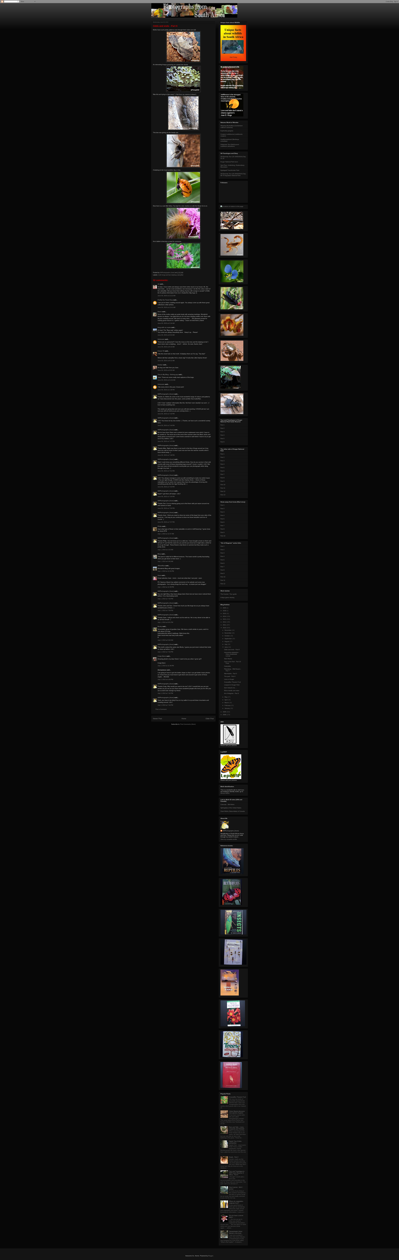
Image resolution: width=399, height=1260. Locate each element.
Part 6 (222, 442)
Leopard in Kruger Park (232, 685)
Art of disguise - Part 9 (231, 693)
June (226, 647)
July (226, 644)
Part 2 (222, 428)
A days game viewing (227, 597)
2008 (225, 714)
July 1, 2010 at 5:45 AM (165, 561)
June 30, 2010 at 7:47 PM (166, 441)
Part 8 (222, 478)
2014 (225, 616)
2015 (225, 613)
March (227, 702)
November (228, 633)
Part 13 (222, 495)
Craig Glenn (162, 656)
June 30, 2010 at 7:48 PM (166, 455)
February (228, 705)
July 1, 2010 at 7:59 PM (165, 610)
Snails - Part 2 (233, 1157)
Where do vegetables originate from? (236, 1202)
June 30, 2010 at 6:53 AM (166, 335)
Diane (160, 311)
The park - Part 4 (229, 676)
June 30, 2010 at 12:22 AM (166, 295)
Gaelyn (160, 365)
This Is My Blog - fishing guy (168, 374)
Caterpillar (227, 666)
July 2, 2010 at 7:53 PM (165, 652)
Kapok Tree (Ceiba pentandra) (235, 1142)
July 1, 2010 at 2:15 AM (165, 549)
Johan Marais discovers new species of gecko (237, 1112)
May (226, 697)
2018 (225, 610)
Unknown (161, 339)
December (228, 630)
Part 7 (222, 474)
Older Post (210, 719)
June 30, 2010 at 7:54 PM (166, 496)
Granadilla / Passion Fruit (232, 682)
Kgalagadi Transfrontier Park (229, 170)
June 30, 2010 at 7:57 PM (166, 522)
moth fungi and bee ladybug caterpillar (170, 275)
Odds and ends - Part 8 (232, 649)
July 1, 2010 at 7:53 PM (165, 599)
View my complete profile (228, 839)
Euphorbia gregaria (226, 131)
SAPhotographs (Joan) (166, 394)
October (227, 636)
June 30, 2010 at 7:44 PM (166, 425)
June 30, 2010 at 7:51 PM (166, 471)
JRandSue (161, 565)
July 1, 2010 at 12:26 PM (166, 571)
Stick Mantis (228, 659)
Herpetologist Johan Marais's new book (235, 1232)
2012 (225, 622)
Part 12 (222, 491)
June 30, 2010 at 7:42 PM (166, 414)
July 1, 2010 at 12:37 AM (166, 534)
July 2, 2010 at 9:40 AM (165, 640)
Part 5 (222, 438)
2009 (225, 712)
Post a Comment (161, 709)
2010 (225, 627)
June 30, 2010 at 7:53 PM (166, 487)
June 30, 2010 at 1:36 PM (166, 390)
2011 (224, 625)
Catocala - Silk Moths (227, 804)
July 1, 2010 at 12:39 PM (166, 587)
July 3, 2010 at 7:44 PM (165, 705)
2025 (225, 608)
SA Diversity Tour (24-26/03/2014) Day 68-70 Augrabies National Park (233, 174)
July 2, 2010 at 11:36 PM (166, 665)
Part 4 (222, 435)
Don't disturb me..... (230, 688)
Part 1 (222, 425)
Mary (159, 554)
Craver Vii (161, 351)
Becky (160, 626)
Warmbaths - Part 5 (230, 673)
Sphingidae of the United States (230, 808)
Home (184, 719)
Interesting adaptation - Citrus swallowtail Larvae (231, 654)
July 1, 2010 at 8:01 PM (165, 622)
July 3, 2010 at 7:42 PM (165, 693)
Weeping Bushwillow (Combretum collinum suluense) (231, 126)
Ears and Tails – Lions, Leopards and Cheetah (236, 1128)
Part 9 (222, 481)
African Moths (225, 793)
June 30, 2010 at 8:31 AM (166, 360)
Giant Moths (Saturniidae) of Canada (232, 811)
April (226, 700)
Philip (160, 526)
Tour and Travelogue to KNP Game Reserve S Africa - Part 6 (236, 1173)
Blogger (210, 1256)
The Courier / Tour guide (228, 594)
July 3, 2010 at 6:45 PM (165, 679)
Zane (159, 575)
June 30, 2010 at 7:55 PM (166, 508)
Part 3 (222, 431)
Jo (158, 284)
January (227, 708)
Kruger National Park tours (229, 162)
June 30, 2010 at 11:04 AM (166, 380)
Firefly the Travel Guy (165, 300)
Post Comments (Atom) (188, 724)
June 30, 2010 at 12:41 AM (166, 307)
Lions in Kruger (229, 679)
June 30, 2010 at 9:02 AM (166, 370)
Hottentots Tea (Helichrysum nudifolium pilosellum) (229, 145)
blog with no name (164, 327)
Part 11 (222, 488)
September (228, 638)
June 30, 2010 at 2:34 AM (166, 323)
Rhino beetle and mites (231, 690)
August (227, 641)
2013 (225, 619)
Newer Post (157, 719)
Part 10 (222, 484)
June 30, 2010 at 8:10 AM (166, 347)
